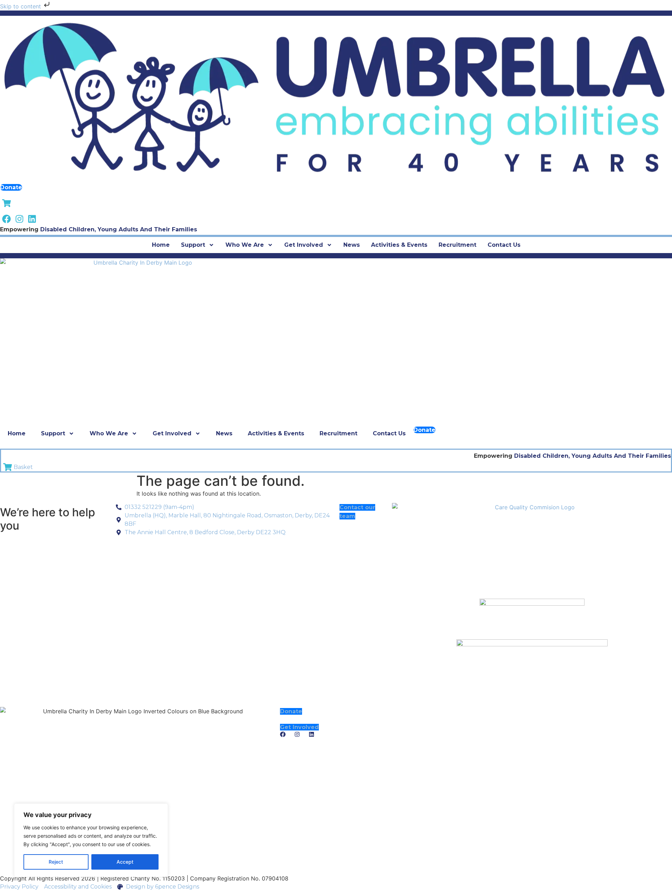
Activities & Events (399, 245)
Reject (56, 862)
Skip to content (21, 6)
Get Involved (303, 245)
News (351, 245)
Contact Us (504, 245)
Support (193, 245)
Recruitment (457, 245)
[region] (91, 840)
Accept (125, 862)
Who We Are (244, 245)
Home (161, 245)
